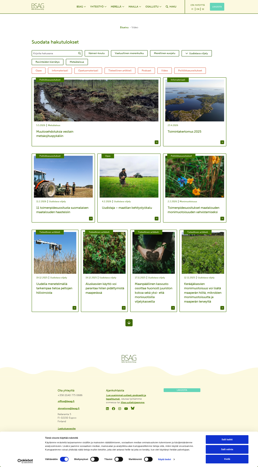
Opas (39, 70)
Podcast (146, 70)
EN (197, 9)
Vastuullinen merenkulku (129, 53)
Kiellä (227, 459)
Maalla (133, 6)
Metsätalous (77, 61)
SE (203, 9)
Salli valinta (227, 449)
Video (164, 70)
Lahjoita (217, 6)
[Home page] (51, 6)
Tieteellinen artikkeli (120, 70)
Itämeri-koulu (97, 53)
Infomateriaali (60, 70)
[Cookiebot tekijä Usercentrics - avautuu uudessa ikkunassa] (25, 461)
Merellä (116, 6)
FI (192, 9)
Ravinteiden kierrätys (48, 61)
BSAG (80, 6)
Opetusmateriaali (88, 70)
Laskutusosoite (67, 428)
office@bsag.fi (66, 401)
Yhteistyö (97, 6)
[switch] (94, 459)
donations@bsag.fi (68, 408)
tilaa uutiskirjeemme (132, 402)
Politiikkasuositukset (190, 70)
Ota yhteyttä (198, 5)
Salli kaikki (227, 439)
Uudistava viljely (198, 53)
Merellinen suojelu (164, 53)
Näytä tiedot (164, 459)
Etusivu (124, 27)
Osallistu (152, 6)
